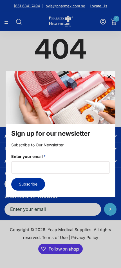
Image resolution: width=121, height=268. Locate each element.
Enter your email (28, 156)
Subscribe (28, 184)
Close (109, 77)
